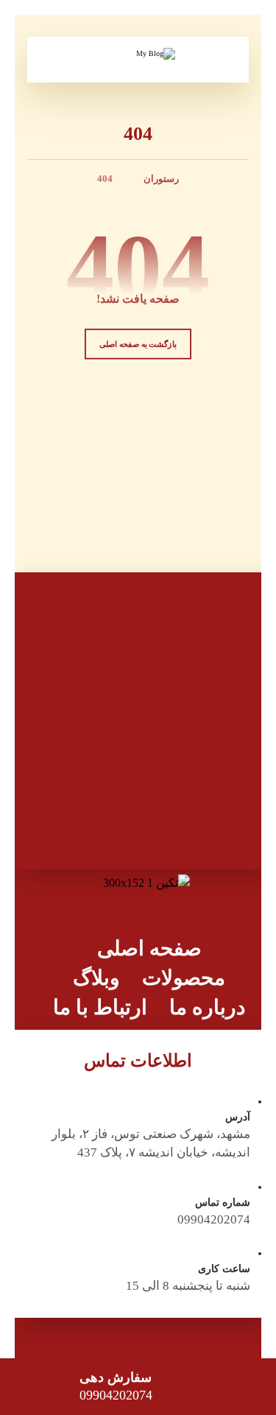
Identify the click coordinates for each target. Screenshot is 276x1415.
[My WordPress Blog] (138, 66)
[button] (53, 59)
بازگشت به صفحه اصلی (138, 344)
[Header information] (223, 58)
